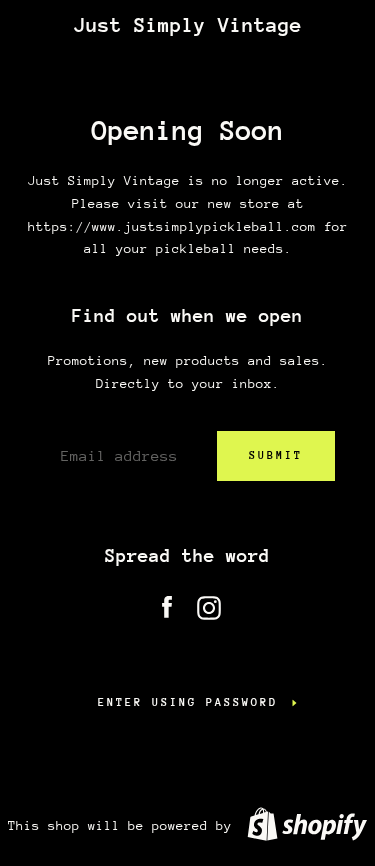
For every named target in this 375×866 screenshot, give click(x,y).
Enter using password (188, 702)
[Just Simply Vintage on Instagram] (209, 603)
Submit (276, 455)
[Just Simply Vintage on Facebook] (167, 603)
